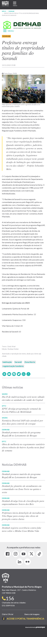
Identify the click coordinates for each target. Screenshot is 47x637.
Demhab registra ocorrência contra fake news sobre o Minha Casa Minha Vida (21, 529)
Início (4, 11)
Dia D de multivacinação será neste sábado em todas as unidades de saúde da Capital (23, 398)
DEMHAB (11, 11)
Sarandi (18, 362)
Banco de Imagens (32, 614)
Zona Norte (30, 362)
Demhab (6, 36)
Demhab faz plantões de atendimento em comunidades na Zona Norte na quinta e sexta (21, 489)
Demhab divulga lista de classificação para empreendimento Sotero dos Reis (23, 502)
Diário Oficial (7, 614)
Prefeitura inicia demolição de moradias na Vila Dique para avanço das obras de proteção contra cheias (23, 516)
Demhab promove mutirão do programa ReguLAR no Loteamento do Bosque (21, 434)
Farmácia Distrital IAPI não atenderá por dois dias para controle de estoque (22, 422)
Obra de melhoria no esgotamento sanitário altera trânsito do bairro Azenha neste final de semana (23, 447)
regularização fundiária (13, 366)
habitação (7, 362)
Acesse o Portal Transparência (25, 618)
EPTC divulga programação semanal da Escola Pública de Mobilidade (21, 410)
